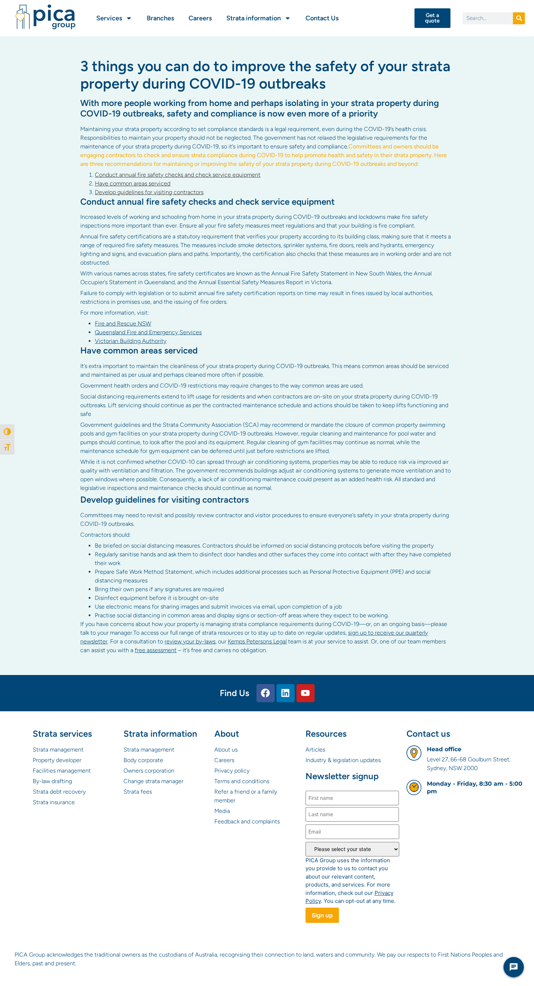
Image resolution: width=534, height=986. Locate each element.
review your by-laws (190, 641)
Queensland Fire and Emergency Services (148, 332)
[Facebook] (265, 693)
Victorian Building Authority (130, 340)
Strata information (253, 18)
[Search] (519, 18)
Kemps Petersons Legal (257, 641)
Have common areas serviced (132, 183)
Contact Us (322, 18)
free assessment (156, 650)
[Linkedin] (285, 693)
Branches (160, 18)
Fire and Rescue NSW (123, 323)
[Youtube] (305, 693)
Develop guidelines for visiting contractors (149, 192)
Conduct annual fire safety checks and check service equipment (177, 174)
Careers (200, 18)
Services (109, 18)
